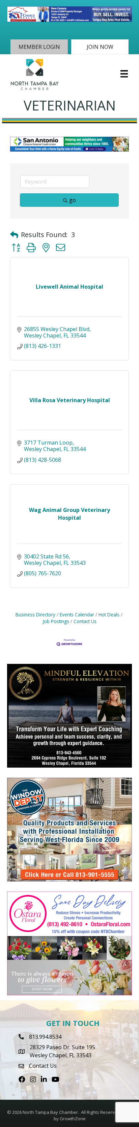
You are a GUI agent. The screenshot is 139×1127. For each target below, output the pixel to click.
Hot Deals (109, 614)
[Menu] (124, 74)
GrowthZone (73, 1119)
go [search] (72, 200)
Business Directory (35, 614)
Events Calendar (77, 614)
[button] (39, 46)
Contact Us (85, 621)
